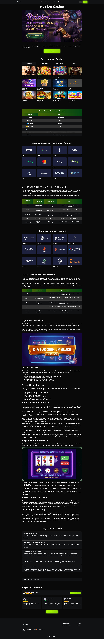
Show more (52, 611)
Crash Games (59, 63)
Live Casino (43, 63)
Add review (75, 592)
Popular (28, 63)
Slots (74, 63)
